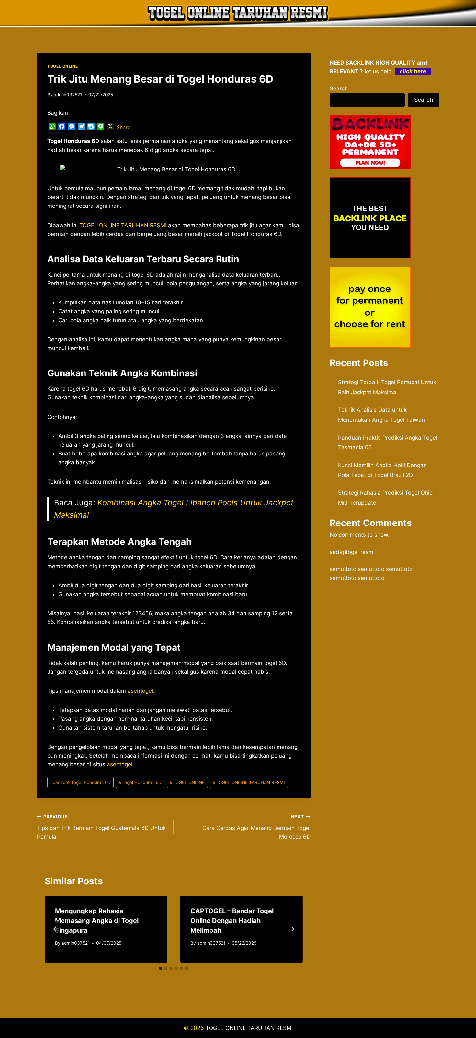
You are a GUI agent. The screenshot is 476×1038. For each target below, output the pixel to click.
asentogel (119, 764)
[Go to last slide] (55, 929)
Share (123, 127)
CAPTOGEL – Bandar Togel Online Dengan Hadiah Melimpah (232, 920)
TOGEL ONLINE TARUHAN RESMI (249, 782)
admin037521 (68, 94)
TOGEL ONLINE (62, 66)
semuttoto (343, 569)
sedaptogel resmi (352, 552)
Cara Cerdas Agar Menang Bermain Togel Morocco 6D (256, 827)
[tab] (160, 968)
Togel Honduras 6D (140, 782)
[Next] (292, 929)
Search (339, 88)
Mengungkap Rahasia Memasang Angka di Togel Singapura (97, 920)
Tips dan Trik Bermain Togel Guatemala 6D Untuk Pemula (101, 827)
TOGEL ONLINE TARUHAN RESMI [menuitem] (122, 225)
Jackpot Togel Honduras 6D (80, 782)
